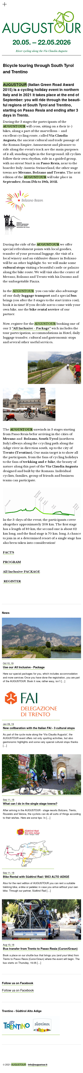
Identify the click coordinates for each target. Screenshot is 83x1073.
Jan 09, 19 (8, 724)
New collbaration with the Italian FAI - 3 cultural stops (39, 728)
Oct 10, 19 (8, 663)
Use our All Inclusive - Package (24, 667)
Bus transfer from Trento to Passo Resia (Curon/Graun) (40, 948)
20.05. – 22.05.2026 (42, 42)
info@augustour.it (37, 1064)
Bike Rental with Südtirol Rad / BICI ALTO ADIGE (36, 876)
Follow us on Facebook (17, 983)
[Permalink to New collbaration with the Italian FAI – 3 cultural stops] (31, 718)
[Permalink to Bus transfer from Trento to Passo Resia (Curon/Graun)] (41, 938)
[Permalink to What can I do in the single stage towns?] (41, 793)
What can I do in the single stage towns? (30, 803)
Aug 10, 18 (8, 944)
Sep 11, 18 (8, 799)
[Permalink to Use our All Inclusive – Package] (41, 657)
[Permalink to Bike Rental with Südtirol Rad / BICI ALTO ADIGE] (28, 866)
